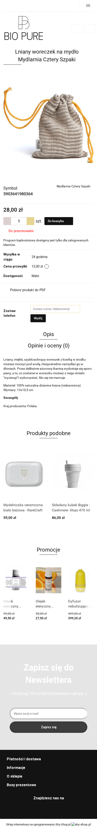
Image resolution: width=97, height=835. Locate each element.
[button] (48, 759)
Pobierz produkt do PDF (28, 290)
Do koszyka (56, 221)
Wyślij (38, 318)
